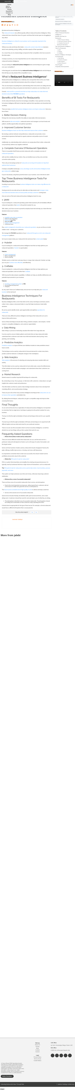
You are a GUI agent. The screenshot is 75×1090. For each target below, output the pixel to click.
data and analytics (15, 121)
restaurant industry (9, 33)
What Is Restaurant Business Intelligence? (62, 33)
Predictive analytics (7, 345)
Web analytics (6, 360)
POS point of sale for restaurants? (20, 459)
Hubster (16, 248)
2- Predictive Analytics (62, 59)
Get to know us (8, 7)
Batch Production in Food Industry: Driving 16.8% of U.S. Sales (18, 835)
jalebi (18, 205)
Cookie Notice (37, 1060)
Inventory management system (13, 284)
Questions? (9, 11)
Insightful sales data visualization (13, 217)
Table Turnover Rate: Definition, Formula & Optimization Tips (17, 884)
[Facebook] (2, 25)
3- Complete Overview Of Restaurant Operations (63, 44)
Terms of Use (37, 1059)
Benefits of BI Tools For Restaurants (60, 37)
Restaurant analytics (60, 19)
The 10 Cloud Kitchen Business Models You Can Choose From (18, 983)
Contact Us (9, 13)
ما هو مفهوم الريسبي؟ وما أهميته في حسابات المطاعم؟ (14, 638)
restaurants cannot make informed (33, 47)
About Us (37, 1044)
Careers (37, 1051)
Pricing (9, 9)
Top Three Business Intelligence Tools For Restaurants (63, 47)
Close (2, 1089)
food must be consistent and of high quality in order (18, 489)
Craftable (27, 271)
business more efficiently (16, 262)
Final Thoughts (58, 64)
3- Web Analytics (61, 61)
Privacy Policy (37, 1057)
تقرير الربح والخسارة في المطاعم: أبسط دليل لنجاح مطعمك (15, 786)
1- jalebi (59, 49)
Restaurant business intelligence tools (63, 21)
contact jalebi (40, 239)
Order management (10, 254)
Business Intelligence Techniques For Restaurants (63, 55)
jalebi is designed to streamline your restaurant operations (20, 227)
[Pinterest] (12, 25)
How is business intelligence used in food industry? (63, 17)
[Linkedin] (10, 25)
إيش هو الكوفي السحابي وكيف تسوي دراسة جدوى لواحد (14, 687)
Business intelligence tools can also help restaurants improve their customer (22, 130)
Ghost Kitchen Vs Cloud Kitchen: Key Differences (14, 934)
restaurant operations (8, 153)
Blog (9, 14)
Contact (37, 1050)
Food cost (7, 220)
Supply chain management (12, 223)
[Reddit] (7, 25)
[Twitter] (5, 25)
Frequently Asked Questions (62, 66)
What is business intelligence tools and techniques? (63, 24)
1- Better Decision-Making (63, 39)
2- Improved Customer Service (64, 41)
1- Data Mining (60, 58)
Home (9, 4)
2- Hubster (59, 51)
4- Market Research (61, 63)
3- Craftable (60, 53)
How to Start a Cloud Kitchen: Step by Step (13, 1032)
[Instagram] (17, 25)
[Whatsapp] (15, 25)
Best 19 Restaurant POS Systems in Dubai (12, 588)
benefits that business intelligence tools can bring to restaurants (28, 109)
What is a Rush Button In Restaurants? (11, 736)
